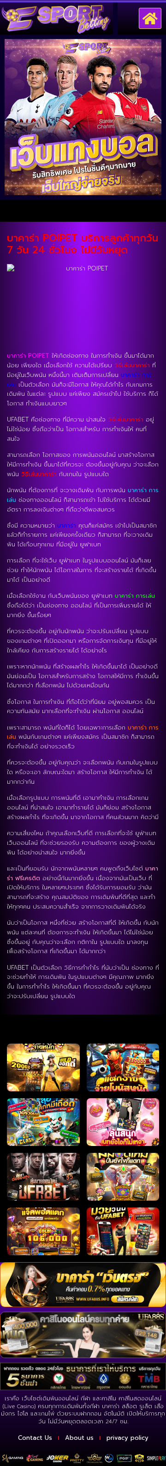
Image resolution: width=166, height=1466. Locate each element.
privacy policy (127, 1437)
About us (79, 1437)
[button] (150, 18)
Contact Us (35, 1437)
